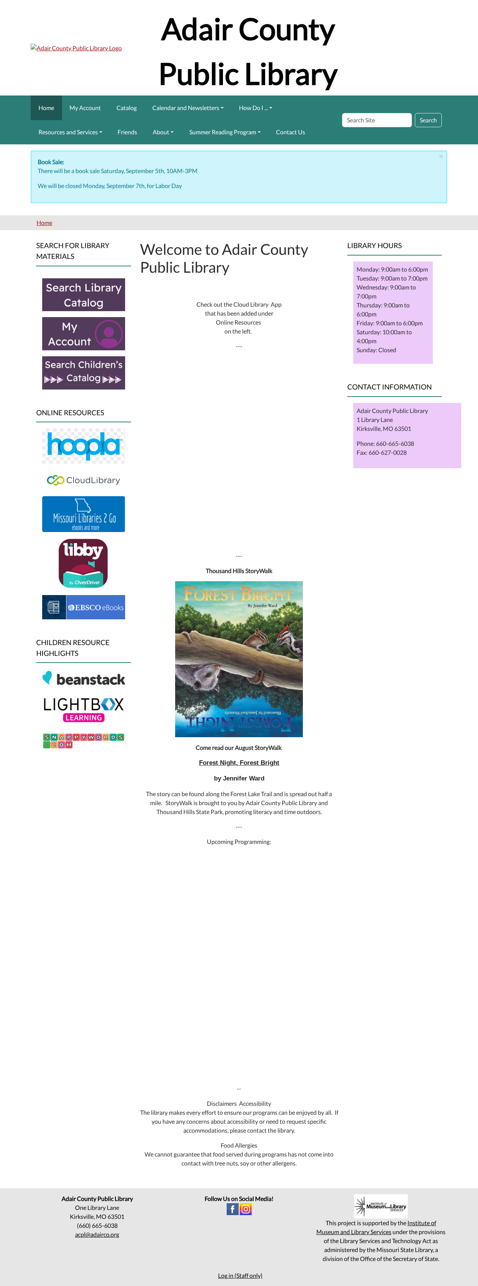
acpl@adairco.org (97, 1234)
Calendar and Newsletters (185, 107)
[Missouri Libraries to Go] (83, 513)
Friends (127, 131)
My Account (85, 107)
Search (428, 119)
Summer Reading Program (222, 131)
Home (46, 107)
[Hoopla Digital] (83, 445)
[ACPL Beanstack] (83, 678)
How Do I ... (253, 107)
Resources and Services (68, 131)
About (161, 131)
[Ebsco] (83, 606)
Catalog (127, 107)
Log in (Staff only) (240, 1275)
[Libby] (83, 562)
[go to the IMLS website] (380, 1206)
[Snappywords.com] (83, 740)
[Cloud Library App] (83, 479)
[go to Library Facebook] (233, 1208)
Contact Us (290, 131)
